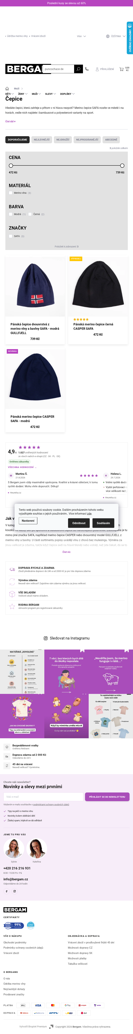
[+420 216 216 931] (87, 69)
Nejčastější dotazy (14, 989)
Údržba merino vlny (17, 36)
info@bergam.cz (15, 879)
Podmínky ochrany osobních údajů (23, 947)
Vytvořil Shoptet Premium (33, 1026)
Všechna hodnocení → (22, 467)
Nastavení (28, 520)
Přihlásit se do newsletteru (107, 797)
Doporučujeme (17, 139)
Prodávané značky (13, 994)
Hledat (78, 69)
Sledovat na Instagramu (70, 638)
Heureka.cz (15, 492)
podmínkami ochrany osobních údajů (51, 804)
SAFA (18, 236)
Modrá (19, 214)
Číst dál (9, 121)
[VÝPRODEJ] (98, 288)
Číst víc (66, 552)
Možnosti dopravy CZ (80, 947)
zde (89, 513)
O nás (6, 978)
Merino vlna (22, 192)
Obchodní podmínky (14, 942)
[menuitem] (10, 94)
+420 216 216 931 (17, 868)
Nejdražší (62, 139)
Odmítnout (78, 523)
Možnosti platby (77, 958)
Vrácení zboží (38, 36)
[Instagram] (14, 891)
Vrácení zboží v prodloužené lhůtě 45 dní (91, 942)
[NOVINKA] (35, 381)
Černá (38, 214)
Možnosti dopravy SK (80, 953)
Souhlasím (103, 523)
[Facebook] (6, 891)
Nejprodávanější (87, 139)
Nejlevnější (42, 139)
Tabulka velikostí (77, 963)
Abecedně (111, 139)
